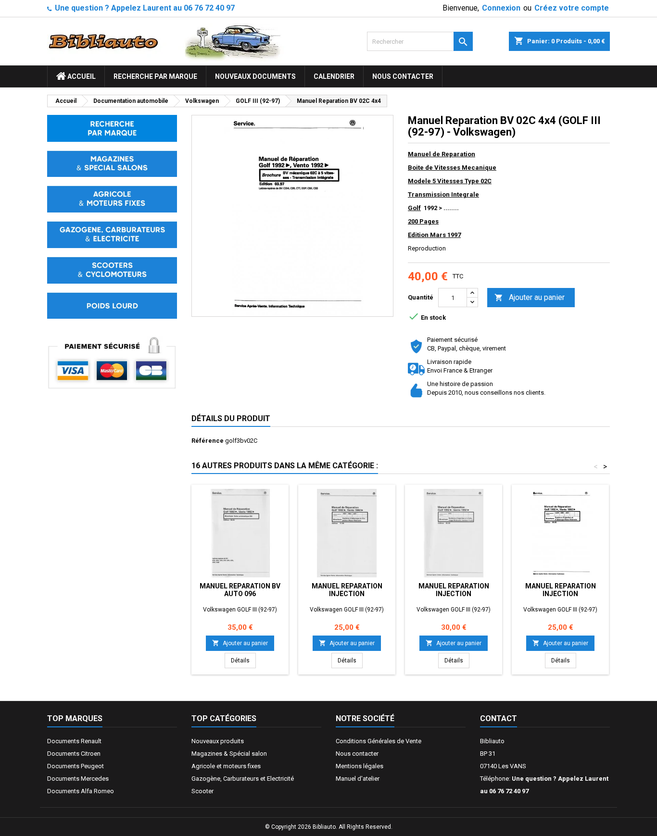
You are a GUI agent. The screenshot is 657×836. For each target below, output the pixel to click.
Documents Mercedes (78, 778)
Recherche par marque (155, 76)
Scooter (202, 791)
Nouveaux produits (217, 741)
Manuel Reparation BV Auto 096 (240, 590)
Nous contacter (402, 76)
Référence (207, 440)
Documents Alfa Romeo (80, 791)
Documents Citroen (74, 753)
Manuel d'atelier (357, 778)
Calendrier (334, 76)
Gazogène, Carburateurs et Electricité (242, 778)
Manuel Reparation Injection (347, 590)
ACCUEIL (81, 76)
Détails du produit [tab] (230, 418)
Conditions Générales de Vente (378, 741)
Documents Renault (74, 741)
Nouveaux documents (255, 76)
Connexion (501, 7)
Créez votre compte (571, 7)
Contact (498, 718)
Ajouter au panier (529, 297)
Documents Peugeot (75, 766)
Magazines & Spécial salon (229, 753)
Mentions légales (359, 766)
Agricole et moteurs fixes (226, 766)
